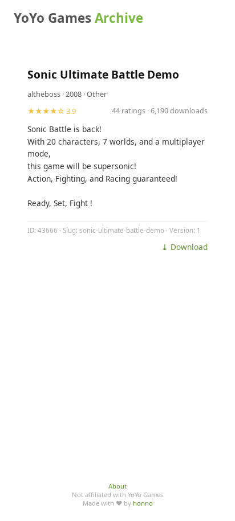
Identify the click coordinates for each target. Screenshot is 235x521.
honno (143, 503)
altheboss (43, 94)
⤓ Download (184, 246)
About (117, 486)
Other (97, 94)
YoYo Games (78, 18)
